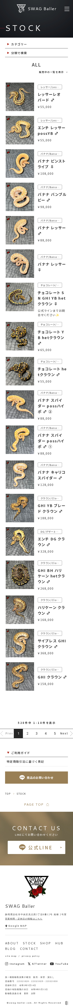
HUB (59, 943)
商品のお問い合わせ (40, 778)
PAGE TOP (33, 804)
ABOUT (12, 943)
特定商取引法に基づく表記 (25, 761)
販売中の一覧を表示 (51, 72)
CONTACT (29, 949)
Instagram (17, 963)
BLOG (10, 949)
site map (11, 956)
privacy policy (31, 956)
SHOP (45, 943)
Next (64, 733)
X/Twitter (39, 963)
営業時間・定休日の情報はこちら (24, 918)
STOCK (29, 943)
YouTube (61, 963)
